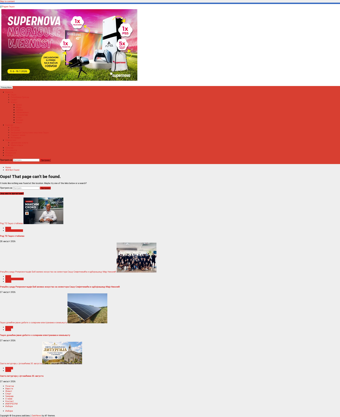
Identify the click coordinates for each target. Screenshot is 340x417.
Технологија (22, 115)
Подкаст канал (18, 135)
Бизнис (19, 120)
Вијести (9, 92)
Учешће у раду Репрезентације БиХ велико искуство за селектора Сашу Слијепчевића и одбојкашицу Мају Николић (58, 272)
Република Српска (20, 97)
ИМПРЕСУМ (11, 404)
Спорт (19, 117)
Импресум (10, 153)
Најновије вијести (14, 230)
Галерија (9, 147)
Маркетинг (10, 140)
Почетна (9, 386)
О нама (8, 398)
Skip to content (7, 1)
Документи (11, 150)
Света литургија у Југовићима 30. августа (21, 363)
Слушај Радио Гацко (10, 163)
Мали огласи (17, 145)
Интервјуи (16, 137)
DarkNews (36, 415)
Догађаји (15, 127)
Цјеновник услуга (19, 142)
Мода (18, 107)
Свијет (14, 100)
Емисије (9, 125)
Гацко (13, 94)
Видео (19, 122)
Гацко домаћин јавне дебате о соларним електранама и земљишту (33, 322)
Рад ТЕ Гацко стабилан (11, 223)
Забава (19, 110)
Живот (14, 102)
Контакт (9, 401)
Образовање (22, 112)
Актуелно (15, 130)
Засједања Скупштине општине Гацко (30, 132)
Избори (9, 155)
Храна (19, 105)
